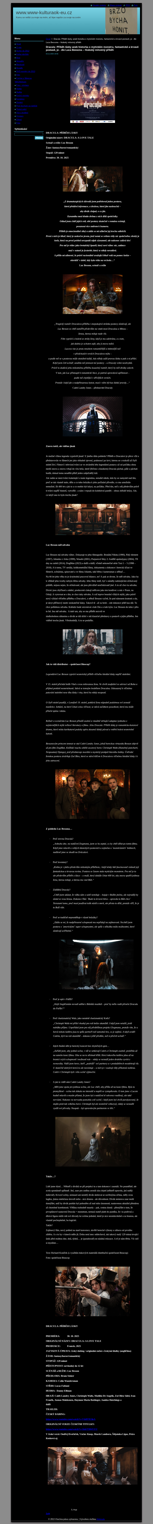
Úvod (48, 39)
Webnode (101, 1519)
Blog (18, 58)
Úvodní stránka (99, 5)
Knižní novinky (22, 95)
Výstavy (19, 116)
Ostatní (19, 102)
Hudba (19, 92)
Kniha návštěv (22, 54)
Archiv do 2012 (22, 51)
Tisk (136, 5)
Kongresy (20, 99)
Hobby (19, 89)
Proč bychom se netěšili (26, 106)
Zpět (48, 1514)
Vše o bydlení (22, 113)
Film (18, 75)
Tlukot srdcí (21, 109)
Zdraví (19, 119)
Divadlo (19, 68)
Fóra (18, 123)
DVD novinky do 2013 (25, 71)
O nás (19, 47)
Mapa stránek (116, 5)
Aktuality (20, 61)
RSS (128, 5)
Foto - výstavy (22, 85)
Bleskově (20, 64)
